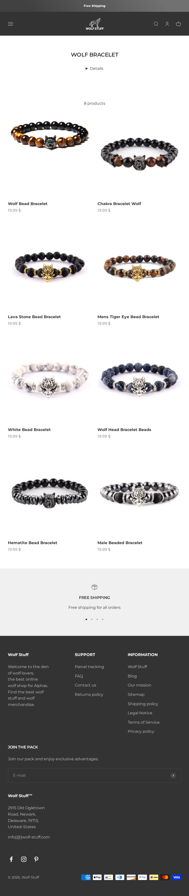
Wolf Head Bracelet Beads (124, 429)
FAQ (79, 676)
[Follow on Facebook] (11, 859)
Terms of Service (144, 722)
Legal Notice (140, 713)
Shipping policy (143, 704)
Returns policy (89, 694)
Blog (132, 676)
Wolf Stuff (137, 666)
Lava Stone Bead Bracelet (34, 316)
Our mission (139, 685)
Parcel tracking (89, 666)
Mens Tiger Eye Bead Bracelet (128, 316)
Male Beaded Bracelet (119, 542)
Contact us (85, 685)
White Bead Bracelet (29, 429)
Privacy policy (141, 731)
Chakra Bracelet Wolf (119, 203)
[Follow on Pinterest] (36, 859)
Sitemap (136, 694)
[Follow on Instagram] (23, 859)
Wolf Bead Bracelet (27, 203)
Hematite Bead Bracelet (32, 542)
